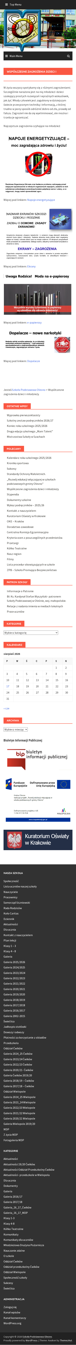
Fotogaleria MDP (14, 1140)
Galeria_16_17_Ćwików (17, 1207)
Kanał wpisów (12, 1312)
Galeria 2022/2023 (14, 978)
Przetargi (13, 543)
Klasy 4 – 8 (10, 951)
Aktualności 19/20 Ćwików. (19, 1164)
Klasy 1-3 (9, 1218)
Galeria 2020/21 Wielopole (19, 1118)
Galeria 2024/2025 (14, 967)
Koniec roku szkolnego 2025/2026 (27, 426)
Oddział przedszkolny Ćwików (21, 1266)
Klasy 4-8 (9, 1223)
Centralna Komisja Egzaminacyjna (27, 532)
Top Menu (15, 4)
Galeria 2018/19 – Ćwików (19, 1080)
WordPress (31, 1340)
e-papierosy (34, 322)
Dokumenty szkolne (19, 500)
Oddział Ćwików (13, 1048)
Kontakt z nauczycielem (21, 510)
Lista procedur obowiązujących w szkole (31, 564)
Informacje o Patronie (20, 591)
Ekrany (31, 266)
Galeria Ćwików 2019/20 (18, 1075)
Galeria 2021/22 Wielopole (19, 1113)
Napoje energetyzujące (41, 200)
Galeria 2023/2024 (14, 973)
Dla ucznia (10, 929)
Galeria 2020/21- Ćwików (18, 1070)
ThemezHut (66, 1340)
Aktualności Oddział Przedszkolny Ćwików (29, 1169)
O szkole (9, 1256)
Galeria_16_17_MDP (16, 1212)
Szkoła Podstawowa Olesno (37, 1336)
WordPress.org (12, 1323)
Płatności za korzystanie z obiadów (25, 1037)
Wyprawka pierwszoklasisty (23, 415)
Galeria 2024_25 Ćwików (18, 1053)
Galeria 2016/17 (13, 1196)
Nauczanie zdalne (14, 1250)
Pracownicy (10, 897)
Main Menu (16, 56)
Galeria (8, 956)
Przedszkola (11, 1043)
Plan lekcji (10, 940)
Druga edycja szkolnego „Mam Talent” (30, 431)
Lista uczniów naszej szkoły (20, 886)
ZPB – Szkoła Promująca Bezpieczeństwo (32, 570)
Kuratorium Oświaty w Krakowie (26, 516)
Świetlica (9, 1021)
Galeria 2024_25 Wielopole (20, 1097)
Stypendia (13, 494)
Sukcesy (11, 468)
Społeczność (11, 881)
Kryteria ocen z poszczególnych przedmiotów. (35, 537)
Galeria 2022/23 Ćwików (18, 1064)
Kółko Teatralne (17, 548)
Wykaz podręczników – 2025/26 (25, 505)
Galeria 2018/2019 (14, 1000)
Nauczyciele (11, 892)
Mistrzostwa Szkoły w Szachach (26, 436)
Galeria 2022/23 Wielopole (19, 1107)
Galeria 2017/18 (13, 1202)
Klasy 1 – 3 (10, 946)
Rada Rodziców (13, 908)
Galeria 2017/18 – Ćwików (19, 1086)
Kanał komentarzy (15, 1318)
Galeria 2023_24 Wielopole (20, 1102)
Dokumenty (11, 1186)
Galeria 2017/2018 (14, 1005)
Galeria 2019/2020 (14, 994)
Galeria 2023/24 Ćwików (18, 1059)
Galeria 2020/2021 (14, 989)
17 (7, 686)
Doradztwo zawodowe (20, 527)
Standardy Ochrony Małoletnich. (26, 474)
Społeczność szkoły (15, 1277)
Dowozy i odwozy (14, 1032)
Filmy (10, 559)
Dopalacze (33, 361)
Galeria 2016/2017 (14, 1010)
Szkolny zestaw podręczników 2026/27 (30, 420)
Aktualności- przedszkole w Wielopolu (27, 1175)
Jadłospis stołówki (15, 1026)
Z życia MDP (11, 1134)
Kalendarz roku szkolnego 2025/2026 (29, 458)
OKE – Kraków (15, 521)
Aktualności (11, 924)
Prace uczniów (15, 611)
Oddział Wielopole (15, 1091)
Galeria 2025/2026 (14, 962)
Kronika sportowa (18, 463)
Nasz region (14, 554)
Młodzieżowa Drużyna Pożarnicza (24, 1245)
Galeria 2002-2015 (14, 1016)
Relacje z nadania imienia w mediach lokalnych (35, 606)
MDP (6, 1129)
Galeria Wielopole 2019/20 (19, 1124)
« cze (6, 708)
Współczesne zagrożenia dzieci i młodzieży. (33, 489)
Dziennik (9, 919)
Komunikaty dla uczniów (18, 1239)
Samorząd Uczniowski (17, 902)
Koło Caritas (11, 913)
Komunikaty (11, 1234)
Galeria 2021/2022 (14, 983)
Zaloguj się (10, 1307)
